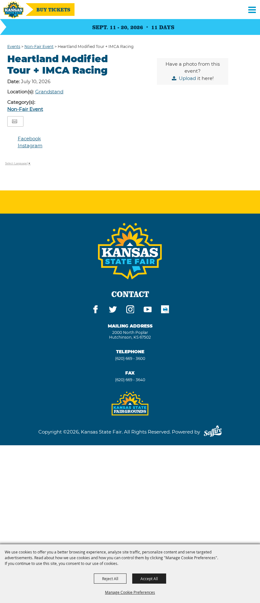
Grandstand (49, 92)
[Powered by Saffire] (213, 432)
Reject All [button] (110, 578)
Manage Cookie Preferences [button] (130, 592)
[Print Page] (165, 310)
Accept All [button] (149, 578)
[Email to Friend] (14, 121)
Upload (187, 78)
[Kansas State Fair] (13, 9)
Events (13, 46)
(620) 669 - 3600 (130, 358)
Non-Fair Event (39, 46)
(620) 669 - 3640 (130, 379)
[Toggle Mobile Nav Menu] (252, 9)
